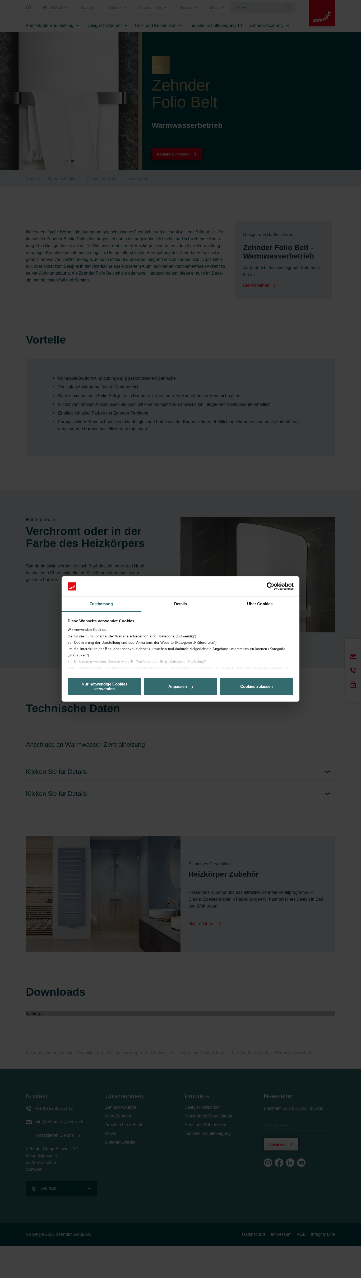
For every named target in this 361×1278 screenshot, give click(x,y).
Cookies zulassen (256, 686)
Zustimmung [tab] (101, 604)
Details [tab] (180, 604)
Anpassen (177, 686)
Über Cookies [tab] (259, 604)
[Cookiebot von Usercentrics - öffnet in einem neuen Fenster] (270, 586)
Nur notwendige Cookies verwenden (104, 686)
